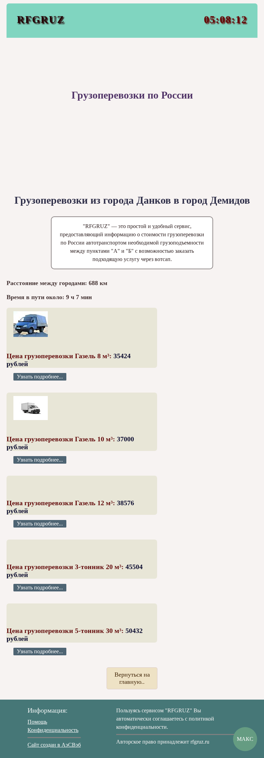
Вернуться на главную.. (132, 678)
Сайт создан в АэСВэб (54, 745)
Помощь (37, 722)
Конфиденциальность (53, 730)
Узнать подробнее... (40, 377)
